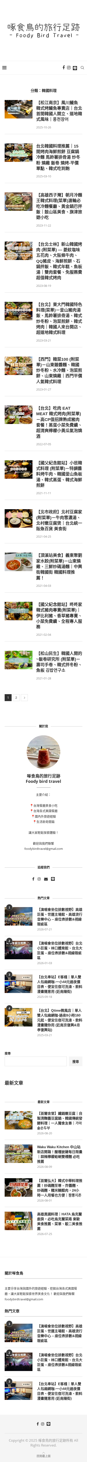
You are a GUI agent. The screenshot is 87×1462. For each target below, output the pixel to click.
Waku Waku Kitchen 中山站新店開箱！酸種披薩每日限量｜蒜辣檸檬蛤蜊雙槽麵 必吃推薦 (59, 1154)
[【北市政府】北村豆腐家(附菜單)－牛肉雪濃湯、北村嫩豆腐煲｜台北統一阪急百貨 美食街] (18, 518)
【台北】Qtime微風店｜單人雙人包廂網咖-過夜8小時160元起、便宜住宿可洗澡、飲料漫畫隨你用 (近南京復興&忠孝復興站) (59, 1020)
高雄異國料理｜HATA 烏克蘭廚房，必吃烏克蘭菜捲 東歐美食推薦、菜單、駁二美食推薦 (59, 1221)
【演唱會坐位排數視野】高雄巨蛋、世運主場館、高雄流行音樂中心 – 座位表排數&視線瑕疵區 (59, 917)
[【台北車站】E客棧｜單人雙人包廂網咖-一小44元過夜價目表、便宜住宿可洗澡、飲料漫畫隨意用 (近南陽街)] (18, 984)
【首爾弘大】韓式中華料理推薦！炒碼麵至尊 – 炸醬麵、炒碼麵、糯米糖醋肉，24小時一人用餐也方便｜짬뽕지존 (59, 1188)
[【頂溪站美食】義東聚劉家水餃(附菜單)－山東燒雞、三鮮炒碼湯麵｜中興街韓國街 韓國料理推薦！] (18, 562)
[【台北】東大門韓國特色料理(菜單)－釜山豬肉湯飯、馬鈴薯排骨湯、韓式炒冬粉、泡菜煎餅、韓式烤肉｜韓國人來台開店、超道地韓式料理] (18, 311)
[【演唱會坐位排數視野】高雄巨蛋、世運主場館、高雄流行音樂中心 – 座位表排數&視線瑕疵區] (18, 916)
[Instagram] (69, 67)
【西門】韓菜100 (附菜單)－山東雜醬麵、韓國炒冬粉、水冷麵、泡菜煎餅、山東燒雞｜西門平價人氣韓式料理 (59, 370)
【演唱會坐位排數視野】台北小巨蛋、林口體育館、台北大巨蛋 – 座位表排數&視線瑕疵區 (59, 950)
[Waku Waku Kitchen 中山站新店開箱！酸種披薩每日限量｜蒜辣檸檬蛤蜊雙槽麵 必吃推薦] (18, 1153)
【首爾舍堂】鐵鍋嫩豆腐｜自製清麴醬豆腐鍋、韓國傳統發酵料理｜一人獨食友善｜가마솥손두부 (59, 1120)
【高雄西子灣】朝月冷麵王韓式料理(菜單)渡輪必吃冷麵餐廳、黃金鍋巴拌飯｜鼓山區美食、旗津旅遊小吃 (59, 206)
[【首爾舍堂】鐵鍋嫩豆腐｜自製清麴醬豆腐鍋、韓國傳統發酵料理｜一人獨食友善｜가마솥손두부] (18, 1120)
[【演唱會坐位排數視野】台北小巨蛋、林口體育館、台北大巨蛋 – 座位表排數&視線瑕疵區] (18, 950)
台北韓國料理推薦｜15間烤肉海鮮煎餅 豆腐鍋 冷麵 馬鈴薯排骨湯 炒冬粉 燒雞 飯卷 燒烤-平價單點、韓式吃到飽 (58, 157)
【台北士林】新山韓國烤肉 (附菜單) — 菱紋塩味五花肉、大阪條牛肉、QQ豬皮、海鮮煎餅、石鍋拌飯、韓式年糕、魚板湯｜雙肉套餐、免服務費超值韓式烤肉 (59, 261)
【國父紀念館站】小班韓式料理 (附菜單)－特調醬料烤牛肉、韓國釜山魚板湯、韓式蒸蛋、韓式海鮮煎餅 (59, 474)
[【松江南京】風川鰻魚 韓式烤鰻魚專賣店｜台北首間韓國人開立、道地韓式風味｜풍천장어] (18, 109)
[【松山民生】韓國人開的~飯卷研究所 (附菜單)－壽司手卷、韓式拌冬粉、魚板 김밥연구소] (18, 660)
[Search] (82, 67)
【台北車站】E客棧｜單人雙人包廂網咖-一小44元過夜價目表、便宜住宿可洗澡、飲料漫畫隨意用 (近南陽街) (59, 984)
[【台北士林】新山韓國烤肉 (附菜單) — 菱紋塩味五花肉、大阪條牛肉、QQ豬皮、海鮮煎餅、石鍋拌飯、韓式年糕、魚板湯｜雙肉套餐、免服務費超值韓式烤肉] (18, 251)
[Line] (75, 67)
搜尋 (8, 1053)
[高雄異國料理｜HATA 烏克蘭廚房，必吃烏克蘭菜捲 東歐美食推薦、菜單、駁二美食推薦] (18, 1221)
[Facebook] (63, 67)
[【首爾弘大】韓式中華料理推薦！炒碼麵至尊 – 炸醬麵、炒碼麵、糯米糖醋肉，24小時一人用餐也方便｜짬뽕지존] (18, 1187)
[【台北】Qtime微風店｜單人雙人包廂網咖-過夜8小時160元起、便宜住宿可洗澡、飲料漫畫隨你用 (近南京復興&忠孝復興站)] (18, 1017)
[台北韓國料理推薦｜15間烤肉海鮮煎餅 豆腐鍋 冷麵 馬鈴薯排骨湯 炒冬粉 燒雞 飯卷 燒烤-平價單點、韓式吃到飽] (18, 152)
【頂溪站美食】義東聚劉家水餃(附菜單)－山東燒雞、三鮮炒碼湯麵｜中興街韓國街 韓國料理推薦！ (59, 566)
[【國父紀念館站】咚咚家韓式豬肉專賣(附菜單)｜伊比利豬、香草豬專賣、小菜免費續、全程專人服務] (18, 611)
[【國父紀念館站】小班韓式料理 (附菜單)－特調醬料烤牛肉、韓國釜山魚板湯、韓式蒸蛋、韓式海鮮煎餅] (18, 469)
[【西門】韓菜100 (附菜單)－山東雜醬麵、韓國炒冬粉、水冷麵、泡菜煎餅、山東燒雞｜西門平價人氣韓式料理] (18, 366)
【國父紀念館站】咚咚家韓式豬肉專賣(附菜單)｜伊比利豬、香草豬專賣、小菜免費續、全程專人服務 (59, 615)
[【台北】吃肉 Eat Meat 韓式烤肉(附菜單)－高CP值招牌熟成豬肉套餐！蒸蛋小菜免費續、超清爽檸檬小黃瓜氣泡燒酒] (18, 415)
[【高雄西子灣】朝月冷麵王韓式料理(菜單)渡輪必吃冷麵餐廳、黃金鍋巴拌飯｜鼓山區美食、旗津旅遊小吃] (18, 201)
